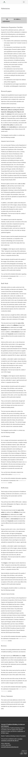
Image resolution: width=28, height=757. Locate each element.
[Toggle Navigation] (24, 2)
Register (10, 19)
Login (4, 19)
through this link (16, 474)
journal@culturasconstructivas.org (9, 747)
